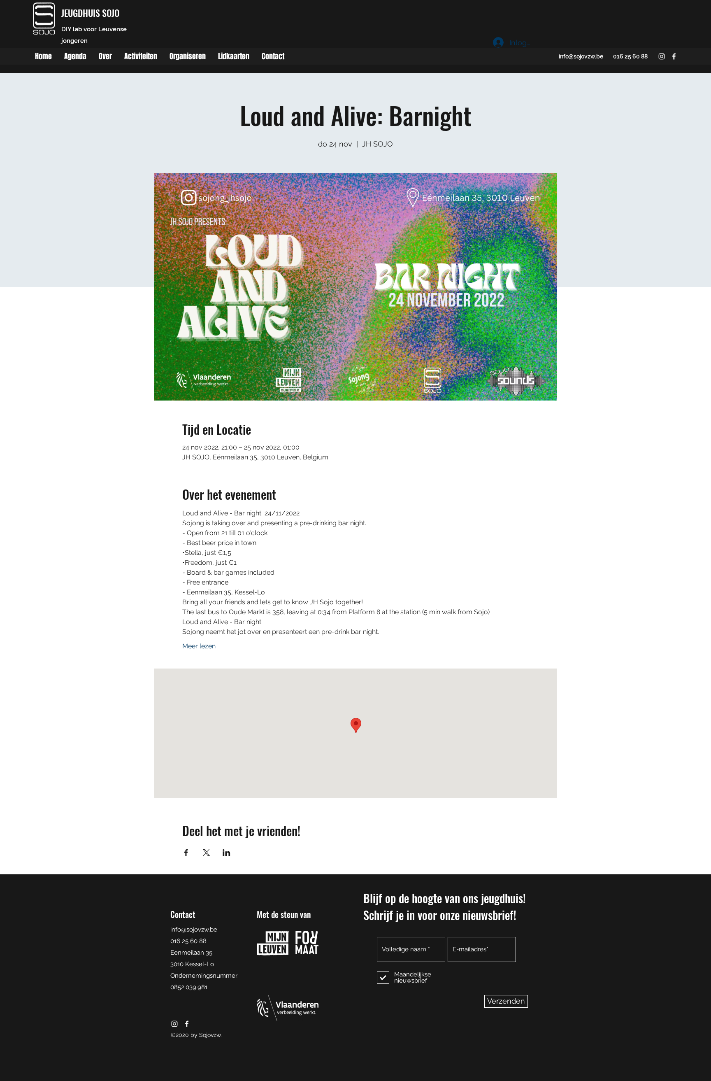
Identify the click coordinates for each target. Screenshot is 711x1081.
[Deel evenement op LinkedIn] (226, 852)
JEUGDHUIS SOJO (90, 12)
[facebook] (674, 56)
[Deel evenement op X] (206, 852)
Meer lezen (199, 646)
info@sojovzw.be (581, 56)
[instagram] (662, 56)
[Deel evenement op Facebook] (186, 852)
